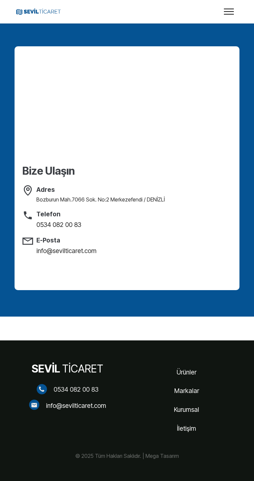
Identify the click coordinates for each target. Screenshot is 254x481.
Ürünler (186, 372)
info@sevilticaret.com (76, 406)
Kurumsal (186, 410)
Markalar (186, 391)
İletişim (186, 428)
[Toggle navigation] (229, 11)
